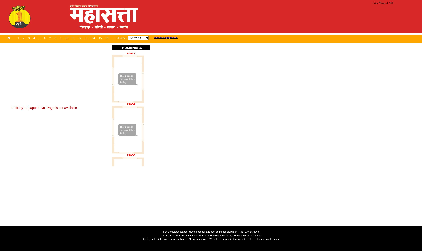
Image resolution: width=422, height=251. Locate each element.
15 (100, 38)
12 (79, 38)
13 (86, 38)
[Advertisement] (99, 203)
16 (107, 38)
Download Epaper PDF (166, 37)
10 (66, 38)
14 (93, 38)
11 (73, 38)
